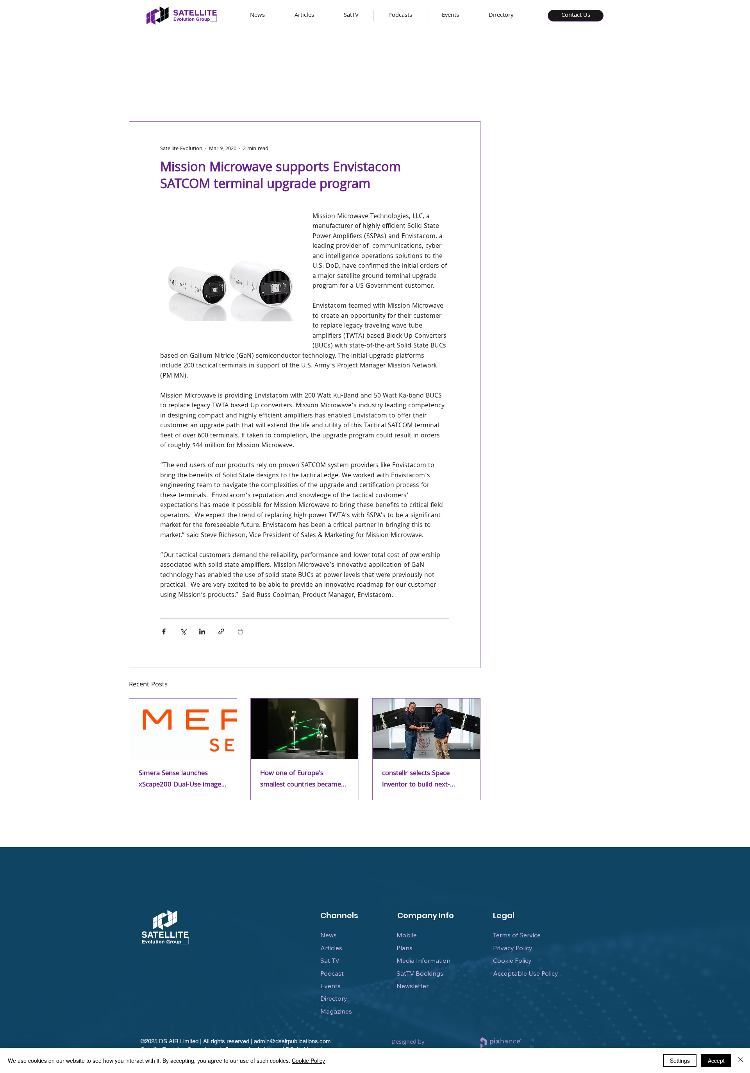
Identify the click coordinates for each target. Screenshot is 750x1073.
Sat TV (329, 960)
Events (330, 986)
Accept (716, 1060)
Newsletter (412, 986)
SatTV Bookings (419, 973)
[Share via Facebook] (164, 631)
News (328, 935)
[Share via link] (221, 631)
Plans (404, 948)
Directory (333, 998)
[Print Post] (240, 631)
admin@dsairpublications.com (292, 1041)
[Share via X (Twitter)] (183, 631)
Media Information (423, 960)
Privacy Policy (512, 948)
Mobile (406, 935)
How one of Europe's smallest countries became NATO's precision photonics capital (301, 779)
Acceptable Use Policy (525, 973)
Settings (680, 1060)
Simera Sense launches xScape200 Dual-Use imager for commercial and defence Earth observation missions (181, 779)
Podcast (332, 973)
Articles (331, 948)
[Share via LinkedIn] (202, 631)
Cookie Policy (512, 960)
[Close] (740, 1060)
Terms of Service (517, 935)
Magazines (336, 1011)
